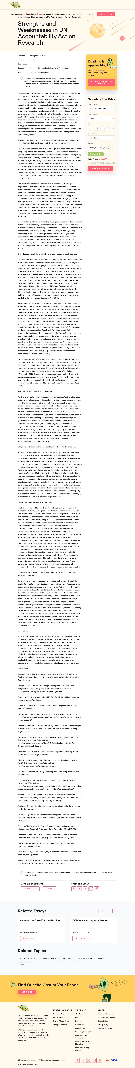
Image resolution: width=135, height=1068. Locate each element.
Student (102, 959)
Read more (29, 939)
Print (49, 889)
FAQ (76, 1018)
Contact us (79, 1025)
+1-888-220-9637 (28, 1060)
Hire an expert (100, 168)
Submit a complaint (105, 1028)
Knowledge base (62, 1010)
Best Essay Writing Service (82, 1049)
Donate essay (80, 1028)
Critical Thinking (48, 959)
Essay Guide (60, 14)
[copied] (96, 888)
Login (89, 14)
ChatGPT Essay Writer (61, 1021)
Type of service (93, 104)
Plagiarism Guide (59, 1014)
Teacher (24, 964)
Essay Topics (45, 14)
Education (34, 68)
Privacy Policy (103, 1025)
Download (30, 889)
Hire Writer (106, 14)
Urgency (90, 144)
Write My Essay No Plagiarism (82, 1043)
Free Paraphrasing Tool (83, 1032)
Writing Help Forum (60, 1025)
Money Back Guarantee (106, 1018)
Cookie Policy (103, 1021)
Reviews (78, 1021)
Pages (90, 124)
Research (33, 72)
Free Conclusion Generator (81, 1036)
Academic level (93, 134)
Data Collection (44, 72)
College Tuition (27, 959)
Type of (92, 114)
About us (78, 1014)
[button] (102, 910)
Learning (33, 60)
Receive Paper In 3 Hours (101, 82)
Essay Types (31, 14)
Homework (66, 959)
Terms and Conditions (106, 1014)
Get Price (26, 992)
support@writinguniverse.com (54, 1060)
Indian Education (84, 959)
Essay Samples (15, 14)
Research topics (59, 1018)
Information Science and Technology (53, 68)
